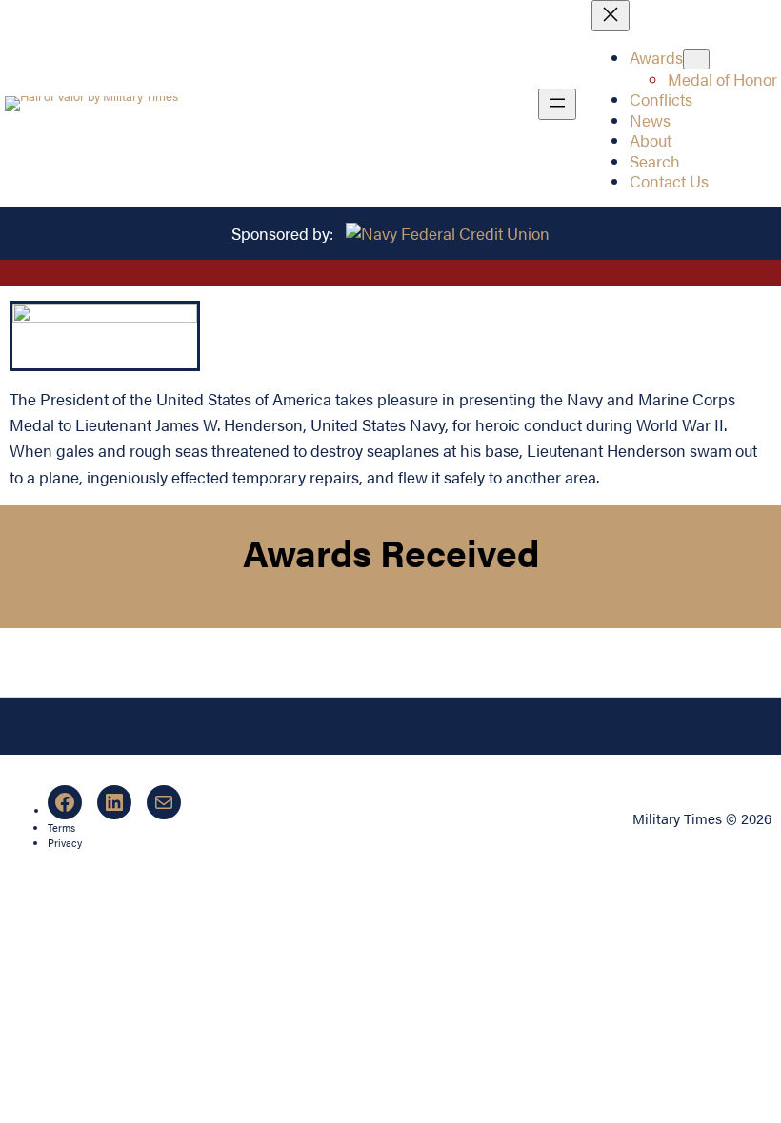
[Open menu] (557, 104)
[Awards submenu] (696, 59)
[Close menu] (610, 15)
